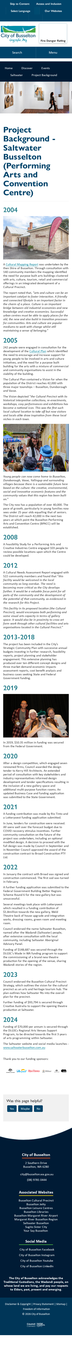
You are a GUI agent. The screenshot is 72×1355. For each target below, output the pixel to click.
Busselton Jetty (36, 1204)
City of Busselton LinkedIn (36, 1266)
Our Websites (53, 11)
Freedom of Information (36, 1309)
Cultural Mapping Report (22, 264)
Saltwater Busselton (36, 1223)
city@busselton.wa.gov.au (36, 1174)
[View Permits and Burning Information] (53, 32)
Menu (53, 52)
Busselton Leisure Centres (36, 1208)
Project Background (44, 75)
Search (17, 52)
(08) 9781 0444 (37, 1180)
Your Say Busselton (36, 1230)
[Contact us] (39, 17)
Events (45, 68)
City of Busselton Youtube (36, 1260)
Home (9, 68)
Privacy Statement (43, 1304)
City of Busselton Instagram (37, 1255)
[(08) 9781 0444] (32, 17)
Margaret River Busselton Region (36, 1219)
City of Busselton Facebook (37, 1249)
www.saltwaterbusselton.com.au (24, 1047)
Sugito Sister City (36, 1227)
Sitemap (60, 1304)
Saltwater (16, 75)
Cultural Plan (37, 351)
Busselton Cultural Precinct (36, 1200)
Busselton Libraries (36, 1212)
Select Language (20, 11)
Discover (27, 68)
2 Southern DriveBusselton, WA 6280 (36, 1165)
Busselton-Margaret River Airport (36, 1215)
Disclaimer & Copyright (18, 1304)
